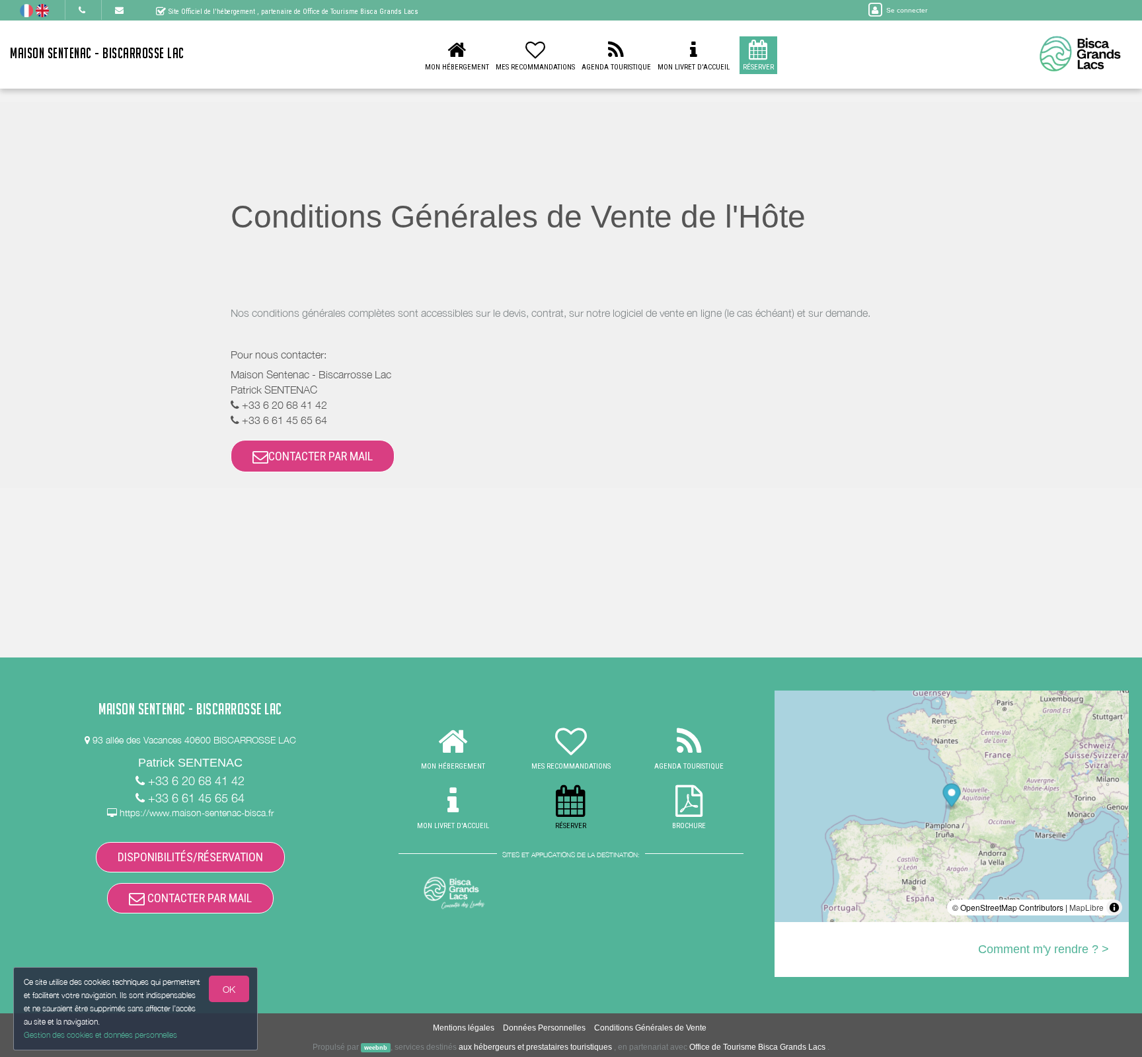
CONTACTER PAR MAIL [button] (320, 456)
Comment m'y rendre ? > (1043, 949)
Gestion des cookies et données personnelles (100, 1035)
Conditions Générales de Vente (650, 1028)
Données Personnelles (544, 1028)
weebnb (375, 1047)
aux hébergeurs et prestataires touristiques (535, 1047)
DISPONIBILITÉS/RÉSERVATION (190, 857)
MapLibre (1086, 907)
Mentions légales (463, 1028)
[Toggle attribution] (1114, 907)
